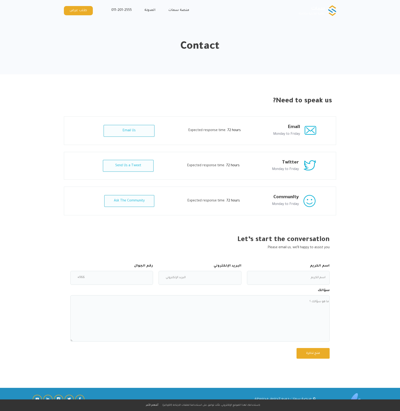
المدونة (150, 10)
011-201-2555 (121, 10)
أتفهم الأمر (152, 405)
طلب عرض (78, 11)
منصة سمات (178, 10)
